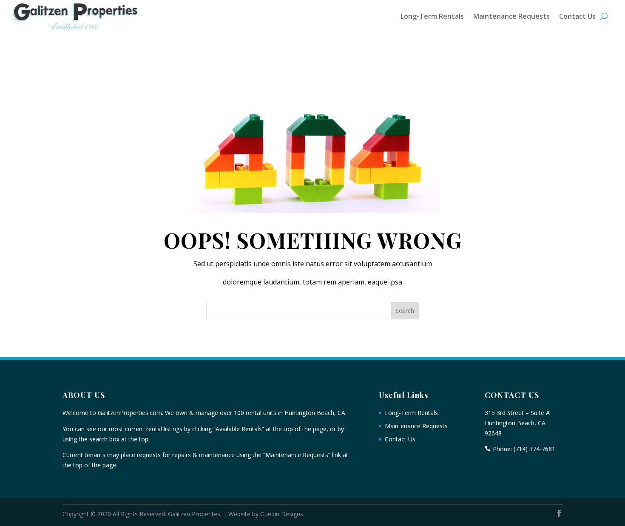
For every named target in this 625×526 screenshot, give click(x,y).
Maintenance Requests (511, 16)
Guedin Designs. (282, 514)
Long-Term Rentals (432, 16)
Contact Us (577, 16)
